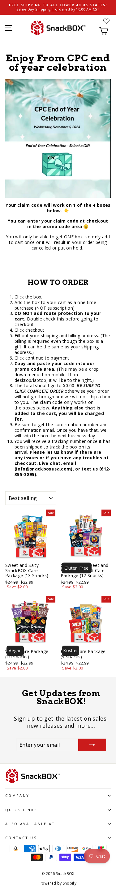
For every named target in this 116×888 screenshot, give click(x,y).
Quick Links (21, 809)
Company (17, 795)
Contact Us (21, 837)
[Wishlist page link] (106, 21)
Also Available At (30, 823)
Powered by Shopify (58, 883)
